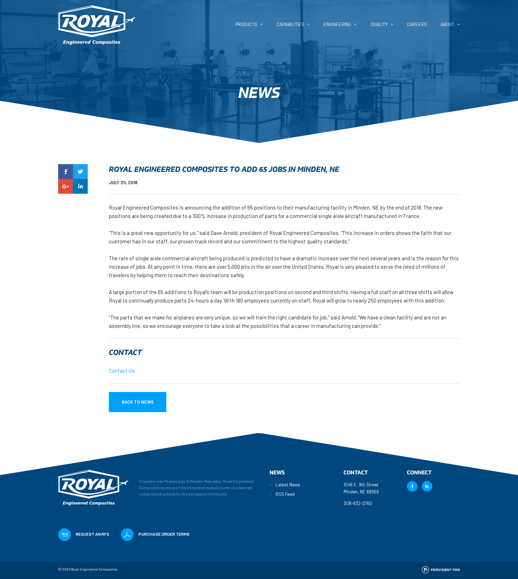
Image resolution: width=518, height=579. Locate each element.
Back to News (138, 402)
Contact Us (122, 370)
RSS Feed (285, 494)
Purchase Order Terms (164, 533)
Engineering (337, 24)
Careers (417, 24)
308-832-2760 (358, 503)
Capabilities (290, 24)
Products (246, 24)
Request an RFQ (92, 533)
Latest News (288, 484)
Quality (379, 24)
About (447, 24)
